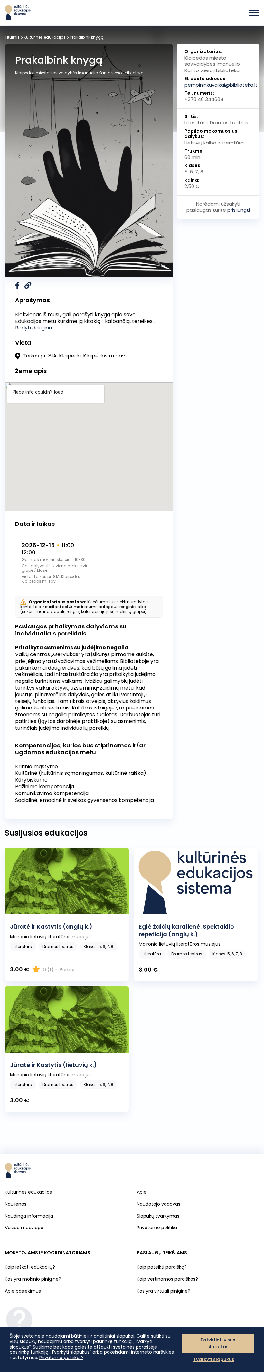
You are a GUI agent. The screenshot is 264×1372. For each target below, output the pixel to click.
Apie (141, 1192)
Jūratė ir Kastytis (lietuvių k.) (53, 1065)
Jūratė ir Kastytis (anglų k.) (51, 926)
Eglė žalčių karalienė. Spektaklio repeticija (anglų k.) (186, 930)
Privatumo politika (157, 1227)
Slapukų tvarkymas (158, 1216)
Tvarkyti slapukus (213, 1359)
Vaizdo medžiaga (24, 1227)
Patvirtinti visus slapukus (218, 1343)
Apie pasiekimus (23, 1291)
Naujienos (15, 1204)
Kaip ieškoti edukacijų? (30, 1267)
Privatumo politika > (61, 1357)
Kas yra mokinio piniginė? (33, 1279)
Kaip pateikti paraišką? (162, 1267)
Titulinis (12, 37)
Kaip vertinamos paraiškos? (167, 1279)
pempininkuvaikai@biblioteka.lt (221, 84)
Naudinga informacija (29, 1216)
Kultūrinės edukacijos (45, 37)
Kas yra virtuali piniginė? (163, 1291)
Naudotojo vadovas (158, 1204)
